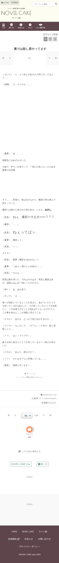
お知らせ (21, 28)
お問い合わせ (44, 538)
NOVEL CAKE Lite (20, 464)
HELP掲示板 (40, 28)
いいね (29, 373)
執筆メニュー (49, 403)
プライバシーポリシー (29, 546)
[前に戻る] (10, 58)
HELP (30, 28)
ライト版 (43, 531)
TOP (3, 28)
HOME (14, 531)
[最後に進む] (55, 58)
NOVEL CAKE (28, 531)
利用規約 (14, 2)
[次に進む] (49, 58)
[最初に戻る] (3, 58)
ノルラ (34, 398)
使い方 (11, 28)
